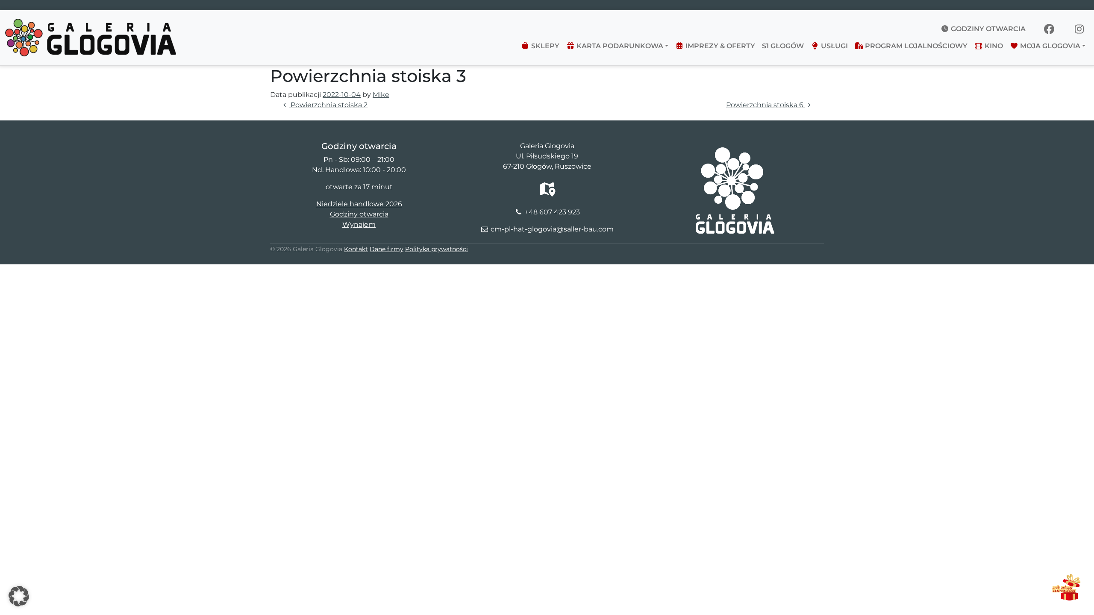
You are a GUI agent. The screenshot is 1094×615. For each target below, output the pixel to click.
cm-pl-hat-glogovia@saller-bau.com (552, 229)
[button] (19, 596)
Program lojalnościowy (915, 46)
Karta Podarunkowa (619, 46)
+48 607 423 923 (552, 212)
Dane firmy (386, 249)
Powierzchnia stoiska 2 (328, 105)
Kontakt (356, 249)
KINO (993, 46)
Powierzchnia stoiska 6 (765, 105)
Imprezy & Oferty (719, 46)
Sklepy (544, 46)
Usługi (833, 46)
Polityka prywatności (436, 249)
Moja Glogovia (1049, 46)
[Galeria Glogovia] (90, 24)
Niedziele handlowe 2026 (359, 204)
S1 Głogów (783, 46)
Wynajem (359, 224)
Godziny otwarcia (987, 29)
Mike (381, 95)
